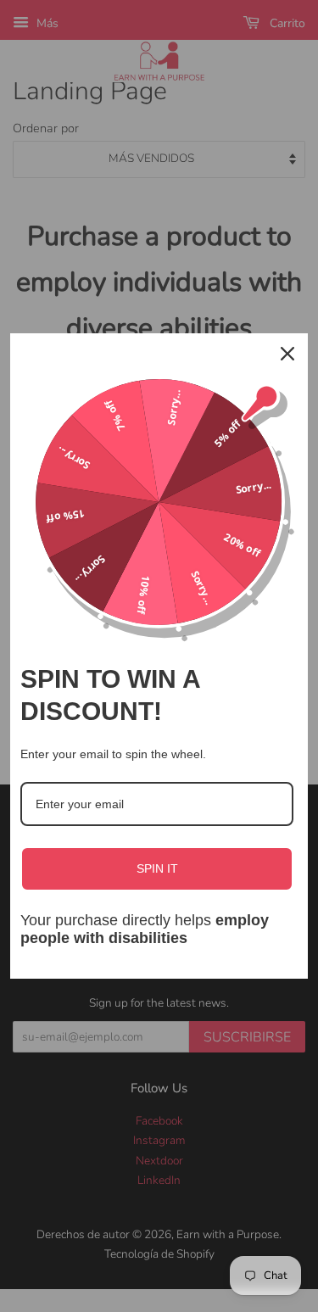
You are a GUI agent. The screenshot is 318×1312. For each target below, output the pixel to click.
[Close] (287, 353)
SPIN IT (157, 868)
